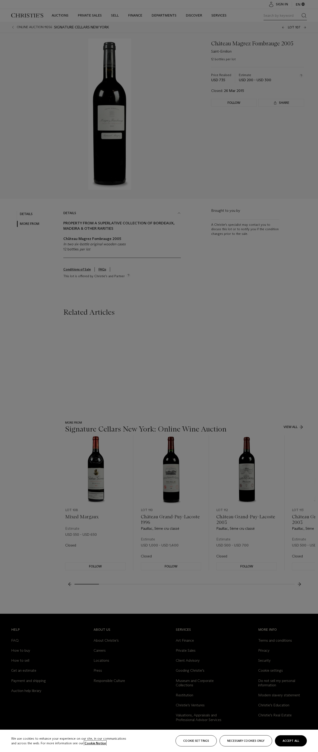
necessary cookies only (245, 740)
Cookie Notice (95, 743)
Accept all (291, 740)
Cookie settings (196, 740)
